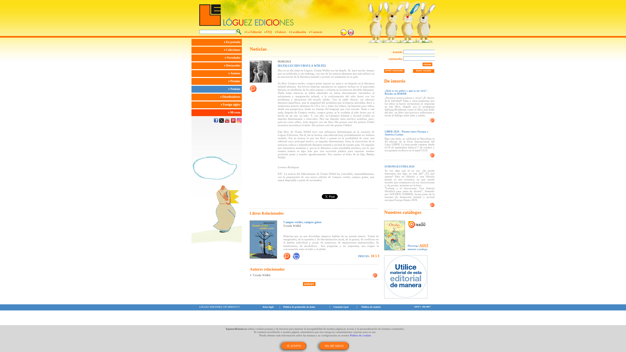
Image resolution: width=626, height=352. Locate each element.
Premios (236, 81)
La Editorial (253, 32)
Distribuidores (232, 97)
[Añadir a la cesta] (296, 256)
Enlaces (281, 32)
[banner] (408, 277)
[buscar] (239, 32)
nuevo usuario (423, 70)
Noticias (236, 89)
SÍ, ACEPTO (294, 345)
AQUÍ (423, 245)
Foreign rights (232, 104)
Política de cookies (371, 307)
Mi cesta (235, 112)
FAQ (269, 32)
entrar (427, 64)
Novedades (234, 57)
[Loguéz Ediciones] (285, 13)
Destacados (233, 65)
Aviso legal (268, 307)
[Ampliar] (286, 256)
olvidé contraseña (394, 70)
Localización (298, 32)
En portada (233, 42)
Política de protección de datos (299, 307)
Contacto (316, 32)
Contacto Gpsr (341, 307)
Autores (236, 73)
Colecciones (233, 50)
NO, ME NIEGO (334, 345)
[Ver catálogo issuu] (417, 225)
